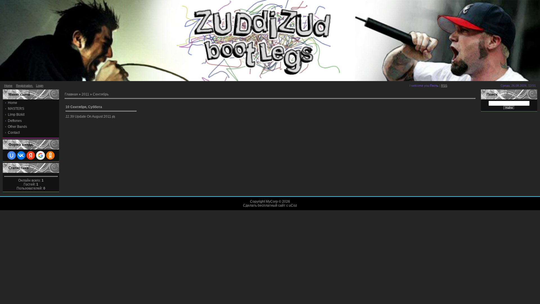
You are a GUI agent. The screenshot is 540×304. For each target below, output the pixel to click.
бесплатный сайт (271, 205)
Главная (71, 94)
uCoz (293, 205)
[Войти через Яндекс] (30, 155)
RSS (444, 85)
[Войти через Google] (40, 155)
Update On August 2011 (93, 117)
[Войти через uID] (11, 155)
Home (8, 85)
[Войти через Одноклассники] (50, 155)
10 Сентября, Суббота (84, 107)
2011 (85, 94)
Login (39, 85)
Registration (24, 85)
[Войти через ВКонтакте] (21, 155)
